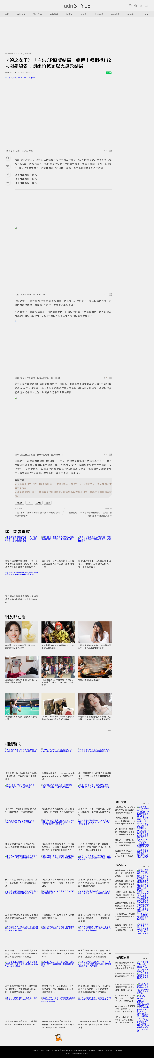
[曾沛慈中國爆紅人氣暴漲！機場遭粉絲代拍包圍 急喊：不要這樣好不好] (58, 937)
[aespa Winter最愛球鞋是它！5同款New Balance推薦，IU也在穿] (143, 1009)
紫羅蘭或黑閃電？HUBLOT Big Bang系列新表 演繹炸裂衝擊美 (20, 846)
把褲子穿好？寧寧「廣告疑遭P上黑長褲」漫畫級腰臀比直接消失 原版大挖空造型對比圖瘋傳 (58, 1024)
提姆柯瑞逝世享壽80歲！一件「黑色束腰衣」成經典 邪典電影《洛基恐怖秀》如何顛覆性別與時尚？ (21, 563)
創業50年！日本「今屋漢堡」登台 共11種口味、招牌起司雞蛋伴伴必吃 (95, 811)
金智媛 (48, 503)
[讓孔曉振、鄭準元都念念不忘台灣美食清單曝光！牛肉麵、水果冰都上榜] (58, 547)
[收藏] (7, 174)
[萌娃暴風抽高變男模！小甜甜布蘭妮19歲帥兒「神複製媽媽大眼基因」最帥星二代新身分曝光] (22, 972)
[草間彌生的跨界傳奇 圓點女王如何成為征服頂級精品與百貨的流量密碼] (22, 583)
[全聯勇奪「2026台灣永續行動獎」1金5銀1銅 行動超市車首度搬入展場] (22, 759)
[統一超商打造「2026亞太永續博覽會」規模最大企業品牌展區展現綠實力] (95, 759)
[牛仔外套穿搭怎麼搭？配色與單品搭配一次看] (143, 976)
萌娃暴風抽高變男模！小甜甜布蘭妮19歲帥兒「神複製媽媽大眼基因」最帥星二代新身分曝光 (21, 988)
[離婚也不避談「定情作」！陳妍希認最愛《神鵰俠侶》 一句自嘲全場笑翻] (95, 901)
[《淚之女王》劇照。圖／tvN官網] (58, 112)
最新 (7, 14)
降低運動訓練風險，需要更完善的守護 (21, 718)
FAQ (42, 1050)
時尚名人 (21, 14)
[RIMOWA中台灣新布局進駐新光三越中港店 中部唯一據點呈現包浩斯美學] (143, 987)
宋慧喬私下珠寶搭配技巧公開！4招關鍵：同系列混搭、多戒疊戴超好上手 (94, 719)
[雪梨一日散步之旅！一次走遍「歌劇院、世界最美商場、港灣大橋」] (22, 1008)
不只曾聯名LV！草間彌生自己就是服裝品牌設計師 (57, 646)
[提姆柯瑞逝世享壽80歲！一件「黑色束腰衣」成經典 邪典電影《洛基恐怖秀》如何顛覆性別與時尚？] (22, 547)
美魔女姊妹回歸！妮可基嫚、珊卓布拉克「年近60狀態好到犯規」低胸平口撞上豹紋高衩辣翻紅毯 (94, 953)
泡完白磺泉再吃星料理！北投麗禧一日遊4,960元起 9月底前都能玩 (58, 810)
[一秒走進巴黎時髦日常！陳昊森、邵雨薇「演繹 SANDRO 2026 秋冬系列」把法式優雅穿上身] (95, 830)
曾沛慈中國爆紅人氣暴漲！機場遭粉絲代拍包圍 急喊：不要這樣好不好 (58, 953)
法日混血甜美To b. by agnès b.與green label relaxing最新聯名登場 (58, 776)
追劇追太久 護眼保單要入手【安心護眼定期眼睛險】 (21, 681)
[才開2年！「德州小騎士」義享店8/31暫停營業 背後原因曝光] (22, 795)
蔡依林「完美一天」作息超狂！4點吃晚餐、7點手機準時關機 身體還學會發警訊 (58, 988)
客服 (48, 1050)
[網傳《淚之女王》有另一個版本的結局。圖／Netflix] (63, 348)
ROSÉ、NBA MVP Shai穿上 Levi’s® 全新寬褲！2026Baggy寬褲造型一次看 (125, 999)
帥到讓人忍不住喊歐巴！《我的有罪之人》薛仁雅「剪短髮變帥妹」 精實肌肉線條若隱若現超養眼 (94, 988)
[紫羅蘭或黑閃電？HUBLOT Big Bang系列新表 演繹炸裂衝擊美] (22, 830)
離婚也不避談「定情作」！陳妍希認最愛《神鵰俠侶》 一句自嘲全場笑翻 (94, 917)
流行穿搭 (37, 14)
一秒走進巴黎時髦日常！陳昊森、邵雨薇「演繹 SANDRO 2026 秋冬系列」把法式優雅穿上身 (94, 847)
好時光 (69, 14)
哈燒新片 (28, 53)
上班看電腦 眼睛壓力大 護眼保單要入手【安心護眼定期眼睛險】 (94, 646)
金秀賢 (38, 503)
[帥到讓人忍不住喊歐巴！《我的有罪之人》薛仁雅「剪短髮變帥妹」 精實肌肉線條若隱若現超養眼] (95, 972)
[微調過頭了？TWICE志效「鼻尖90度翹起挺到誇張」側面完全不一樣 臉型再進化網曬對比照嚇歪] (22, 937)
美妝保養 (54, 14)
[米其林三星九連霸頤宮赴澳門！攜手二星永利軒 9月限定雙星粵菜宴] (22, 866)
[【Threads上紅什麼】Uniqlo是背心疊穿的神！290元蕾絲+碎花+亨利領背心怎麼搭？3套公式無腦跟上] (143, 1020)
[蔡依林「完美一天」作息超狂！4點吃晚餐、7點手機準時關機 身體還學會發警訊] (58, 972)
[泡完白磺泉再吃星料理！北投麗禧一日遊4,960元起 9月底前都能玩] (58, 795)
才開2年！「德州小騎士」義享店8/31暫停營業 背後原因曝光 (21, 810)
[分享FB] (7, 157)
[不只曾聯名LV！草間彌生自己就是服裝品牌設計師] (58, 901)
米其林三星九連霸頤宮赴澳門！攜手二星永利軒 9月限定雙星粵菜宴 (21, 882)
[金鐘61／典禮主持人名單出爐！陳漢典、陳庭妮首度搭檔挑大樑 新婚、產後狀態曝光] (95, 547)
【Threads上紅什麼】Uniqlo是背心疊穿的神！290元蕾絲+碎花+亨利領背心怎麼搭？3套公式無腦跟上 (125, 1022)
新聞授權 (55, 1050)
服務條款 (65, 1050)
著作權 (73, 1050)
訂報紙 (100, 1050)
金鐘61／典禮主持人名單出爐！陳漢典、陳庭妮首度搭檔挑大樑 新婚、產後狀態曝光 (94, 563)
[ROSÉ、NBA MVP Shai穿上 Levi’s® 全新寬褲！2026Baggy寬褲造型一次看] (143, 998)
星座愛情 (115, 14)
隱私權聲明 (81, 1050)
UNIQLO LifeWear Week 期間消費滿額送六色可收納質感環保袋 (58, 718)
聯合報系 (92, 1050)
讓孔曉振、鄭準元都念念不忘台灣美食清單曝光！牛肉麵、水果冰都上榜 (58, 563)
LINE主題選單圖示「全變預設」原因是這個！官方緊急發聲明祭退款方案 (94, 1024)
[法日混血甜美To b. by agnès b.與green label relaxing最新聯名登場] (58, 759)
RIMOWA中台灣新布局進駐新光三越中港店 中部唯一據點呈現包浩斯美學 (125, 988)
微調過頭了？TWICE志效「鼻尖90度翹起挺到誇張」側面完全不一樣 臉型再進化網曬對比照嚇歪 (21, 953)
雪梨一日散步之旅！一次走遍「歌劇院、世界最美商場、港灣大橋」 (21, 1023)
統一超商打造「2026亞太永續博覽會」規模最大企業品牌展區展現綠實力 (94, 776)
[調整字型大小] (7, 182)
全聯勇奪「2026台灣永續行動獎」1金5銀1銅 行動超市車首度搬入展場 (21, 776)
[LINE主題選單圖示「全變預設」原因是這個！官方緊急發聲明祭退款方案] (95, 1008)
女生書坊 (131, 14)
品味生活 (98, 14)
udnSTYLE (9, 53)
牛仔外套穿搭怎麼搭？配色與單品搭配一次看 (124, 975)
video (146, 14)
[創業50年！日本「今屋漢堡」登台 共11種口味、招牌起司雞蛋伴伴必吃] (95, 795)
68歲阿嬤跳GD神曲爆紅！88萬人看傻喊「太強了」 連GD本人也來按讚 (57, 682)
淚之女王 (19, 503)
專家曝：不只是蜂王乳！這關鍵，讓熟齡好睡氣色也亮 (21, 646)
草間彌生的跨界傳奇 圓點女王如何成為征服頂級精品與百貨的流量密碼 (21, 599)
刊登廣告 (35, 1050)
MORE (145, 803)
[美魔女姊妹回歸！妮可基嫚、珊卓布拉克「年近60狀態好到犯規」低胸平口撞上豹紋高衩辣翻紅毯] (95, 937)
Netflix (29, 503)
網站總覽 (119, 1050)
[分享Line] (7, 166)
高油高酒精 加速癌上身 (89, 679)
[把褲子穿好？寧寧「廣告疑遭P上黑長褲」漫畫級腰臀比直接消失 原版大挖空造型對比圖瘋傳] (58, 1008)
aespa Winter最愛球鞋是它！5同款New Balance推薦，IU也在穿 (125, 1010)
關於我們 (109, 1050)
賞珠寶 (83, 14)
